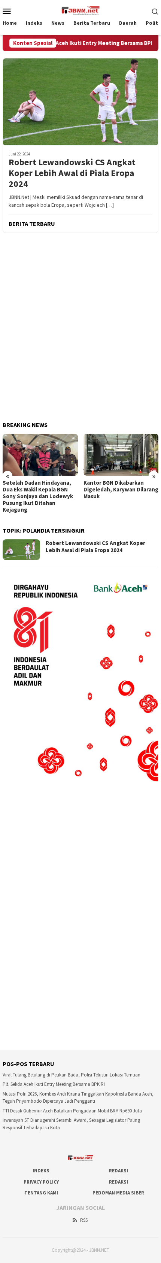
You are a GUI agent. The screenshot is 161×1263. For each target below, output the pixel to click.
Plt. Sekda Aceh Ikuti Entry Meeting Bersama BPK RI (82, 43)
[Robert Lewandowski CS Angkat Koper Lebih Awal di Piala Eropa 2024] (80, 101)
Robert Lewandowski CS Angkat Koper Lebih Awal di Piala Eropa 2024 (72, 173)
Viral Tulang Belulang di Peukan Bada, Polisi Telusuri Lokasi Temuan (71, 1075)
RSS (84, 1220)
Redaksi (118, 1170)
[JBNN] (80, 10)
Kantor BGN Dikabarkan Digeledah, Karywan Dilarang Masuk (120, 489)
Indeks (41, 1170)
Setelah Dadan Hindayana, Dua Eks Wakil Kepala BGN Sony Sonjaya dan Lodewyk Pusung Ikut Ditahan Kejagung (38, 496)
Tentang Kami (41, 1193)
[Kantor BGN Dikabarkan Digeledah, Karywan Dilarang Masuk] (121, 455)
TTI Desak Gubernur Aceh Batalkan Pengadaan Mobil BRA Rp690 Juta (72, 1111)
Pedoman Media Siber (118, 1193)
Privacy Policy (41, 1182)
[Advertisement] (80, 327)
